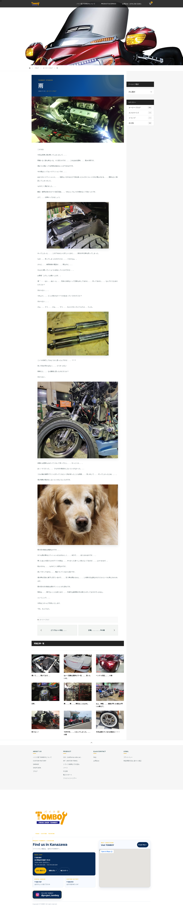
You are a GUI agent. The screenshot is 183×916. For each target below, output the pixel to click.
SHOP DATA (37, 768)
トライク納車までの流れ (71, 764)
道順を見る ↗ (53, 870)
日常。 (34, 704)
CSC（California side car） (72, 757)
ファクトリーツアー (70, 778)
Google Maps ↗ (142, 844)
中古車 (65, 771)
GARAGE (36, 764)
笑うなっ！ (35, 732)
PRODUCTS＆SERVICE (108, 4)
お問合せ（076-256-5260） (132, 4)
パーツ (65, 768)
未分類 (140, 123)
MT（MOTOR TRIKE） (70, 761)
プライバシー (128, 757)
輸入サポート (67, 775)
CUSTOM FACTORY (39, 761)
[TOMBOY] (52, 817)
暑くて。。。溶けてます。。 (41, 675)
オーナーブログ (51, 91)
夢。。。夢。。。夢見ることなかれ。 (76, 704)
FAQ (94, 757)
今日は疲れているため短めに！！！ (108, 732)
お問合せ (96, 761)
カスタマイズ (139, 113)
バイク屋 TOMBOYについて (86, 4)
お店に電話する (40, 870)
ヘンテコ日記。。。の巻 (104, 675)
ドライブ (139, 118)
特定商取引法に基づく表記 (132, 761)
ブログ (35, 771)
